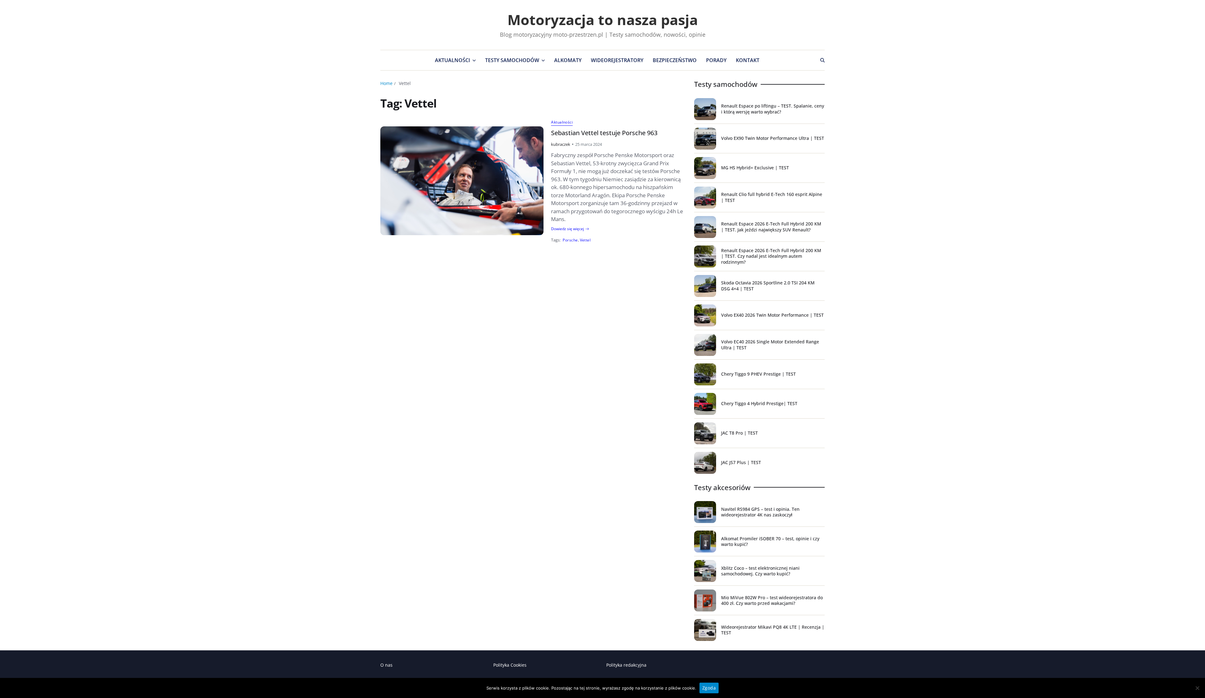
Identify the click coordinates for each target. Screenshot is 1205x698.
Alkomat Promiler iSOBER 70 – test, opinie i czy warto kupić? (770, 541)
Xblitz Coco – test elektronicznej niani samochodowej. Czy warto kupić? (760, 571)
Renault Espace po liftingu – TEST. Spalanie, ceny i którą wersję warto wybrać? (772, 108)
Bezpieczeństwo (675, 60)
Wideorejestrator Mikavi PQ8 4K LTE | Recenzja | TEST (772, 630)
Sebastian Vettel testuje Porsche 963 (604, 133)
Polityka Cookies (510, 665)
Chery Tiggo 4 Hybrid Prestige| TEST (759, 403)
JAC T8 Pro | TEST (739, 433)
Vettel (585, 240)
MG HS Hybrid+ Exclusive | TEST (755, 168)
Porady (716, 60)
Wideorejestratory (617, 60)
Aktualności (452, 60)
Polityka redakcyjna (626, 665)
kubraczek (560, 144)
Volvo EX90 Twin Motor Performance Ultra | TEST (772, 138)
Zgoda (709, 688)
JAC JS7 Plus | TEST (741, 462)
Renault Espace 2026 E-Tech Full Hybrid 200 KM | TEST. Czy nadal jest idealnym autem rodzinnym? (771, 256)
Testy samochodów (512, 60)
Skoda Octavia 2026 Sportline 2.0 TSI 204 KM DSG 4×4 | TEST (768, 285)
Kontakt (747, 60)
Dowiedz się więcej (567, 229)
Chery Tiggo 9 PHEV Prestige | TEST (758, 374)
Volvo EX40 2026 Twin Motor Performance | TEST (772, 315)
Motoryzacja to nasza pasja (602, 20)
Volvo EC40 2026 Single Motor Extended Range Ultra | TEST (770, 344)
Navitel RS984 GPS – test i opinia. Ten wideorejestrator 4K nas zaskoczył (760, 512)
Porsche (570, 240)
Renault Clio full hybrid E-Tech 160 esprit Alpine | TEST (771, 197)
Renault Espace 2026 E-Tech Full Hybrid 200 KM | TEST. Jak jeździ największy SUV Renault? (771, 226)
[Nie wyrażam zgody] (1197, 688)
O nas (386, 665)
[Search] (822, 60)
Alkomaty (567, 60)
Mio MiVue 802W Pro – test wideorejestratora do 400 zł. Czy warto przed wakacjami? (772, 600)
